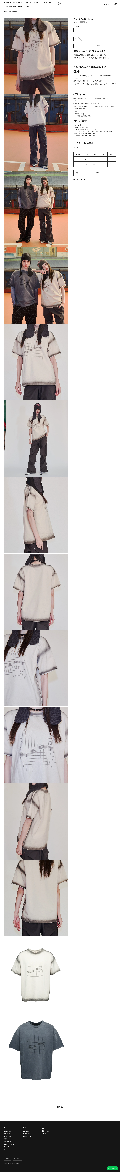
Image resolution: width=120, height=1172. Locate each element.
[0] (114, 4)
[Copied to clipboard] (85, 179)
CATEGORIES (16, 2)
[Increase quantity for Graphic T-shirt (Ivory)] (79, 46)
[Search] (111, 4)
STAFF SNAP (47, 2)
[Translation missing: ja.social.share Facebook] (74, 179)
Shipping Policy (27, 1136)
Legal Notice (26, 1131)
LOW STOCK (27, 2)
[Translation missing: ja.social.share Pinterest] (82, 179)
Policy (25, 1127)
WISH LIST (21, 6)
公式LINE (97, 66)
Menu (6, 1127)
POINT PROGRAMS (11, 6)
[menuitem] (8, 2)
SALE (27, 6)
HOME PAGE (7, 2)
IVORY (75, 30)
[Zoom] (64, 21)
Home (5, 11)
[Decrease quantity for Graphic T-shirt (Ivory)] (75, 46)
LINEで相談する (112, 1168)
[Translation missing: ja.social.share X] (78, 179)
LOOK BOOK (37, 2)
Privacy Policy (26, 1134)
